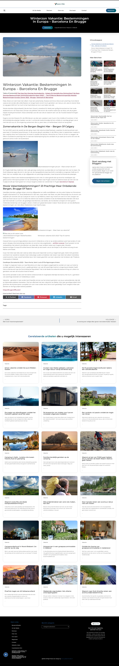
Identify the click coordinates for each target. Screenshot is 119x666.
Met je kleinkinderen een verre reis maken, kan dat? (59, 502)
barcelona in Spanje (67, 182)
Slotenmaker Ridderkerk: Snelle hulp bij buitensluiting (102, 151)
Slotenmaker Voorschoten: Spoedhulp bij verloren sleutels (94, 109)
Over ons (61, 10)
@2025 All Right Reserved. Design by (57, 658)
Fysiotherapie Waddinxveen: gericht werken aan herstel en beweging (96, 69)
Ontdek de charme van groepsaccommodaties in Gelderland (96, 547)
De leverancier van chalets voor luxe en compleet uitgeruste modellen (58, 413)
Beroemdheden (16, 625)
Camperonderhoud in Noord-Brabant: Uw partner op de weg (20, 547)
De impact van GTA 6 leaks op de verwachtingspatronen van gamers (110, 109)
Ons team (73, 10)
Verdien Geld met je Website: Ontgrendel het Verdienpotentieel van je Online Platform (19, 657)
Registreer (15, 639)
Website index (16, 645)
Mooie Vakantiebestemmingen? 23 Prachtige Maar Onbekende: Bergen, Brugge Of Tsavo (102, 50)
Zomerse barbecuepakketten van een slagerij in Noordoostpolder (109, 69)
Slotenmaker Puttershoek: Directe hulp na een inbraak (102, 137)
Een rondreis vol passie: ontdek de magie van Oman (97, 413)
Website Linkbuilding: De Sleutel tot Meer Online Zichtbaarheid (19, 651)
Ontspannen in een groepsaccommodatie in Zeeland (59, 547)
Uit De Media (36, 10)
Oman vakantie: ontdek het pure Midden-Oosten (20, 368)
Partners (49, 10)
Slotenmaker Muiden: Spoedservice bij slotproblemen (102, 123)
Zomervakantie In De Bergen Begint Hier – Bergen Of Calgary (102, 45)
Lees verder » (94, 119)
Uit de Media (15, 628)
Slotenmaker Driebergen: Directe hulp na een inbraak (95, 96)
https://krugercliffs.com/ (11, 290)
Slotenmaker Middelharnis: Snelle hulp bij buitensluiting (102, 144)
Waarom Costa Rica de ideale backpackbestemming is (16, 502)
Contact (84, 10)
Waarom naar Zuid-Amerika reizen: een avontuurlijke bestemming (97, 592)
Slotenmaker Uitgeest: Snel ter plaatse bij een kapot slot (110, 83)
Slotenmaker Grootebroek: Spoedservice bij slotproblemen (94, 83)
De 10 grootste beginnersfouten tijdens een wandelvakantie (97, 368)
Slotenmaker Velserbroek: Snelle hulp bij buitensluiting (103, 130)
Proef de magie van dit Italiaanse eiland (20, 591)
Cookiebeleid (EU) (17, 648)
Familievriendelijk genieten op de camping (56, 458)
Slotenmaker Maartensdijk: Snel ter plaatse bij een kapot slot (101, 116)
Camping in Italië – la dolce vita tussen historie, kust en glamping (19, 458)
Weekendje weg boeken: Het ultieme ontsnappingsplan (57, 592)
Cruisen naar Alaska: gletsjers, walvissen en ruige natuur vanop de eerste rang (58, 368)
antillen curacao (58, 243)
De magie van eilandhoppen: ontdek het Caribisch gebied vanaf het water (20, 413)
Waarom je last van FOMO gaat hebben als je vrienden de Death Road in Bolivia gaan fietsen (97, 458)
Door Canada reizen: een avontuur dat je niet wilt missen (97, 502)
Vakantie (47, 28)
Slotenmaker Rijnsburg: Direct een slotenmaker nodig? (109, 96)
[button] (4, 10)
